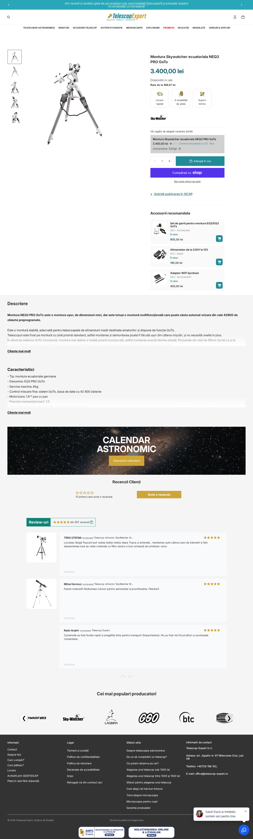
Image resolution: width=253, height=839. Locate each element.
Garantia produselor (138, 807)
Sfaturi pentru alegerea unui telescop (148, 782)
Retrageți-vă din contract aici (84, 782)
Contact (12, 749)
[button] (122, 677)
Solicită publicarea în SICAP (171, 194)
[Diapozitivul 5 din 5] (14, 116)
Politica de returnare (79, 763)
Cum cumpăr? (15, 760)
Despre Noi (14, 754)
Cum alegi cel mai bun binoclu (144, 788)
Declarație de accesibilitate (83, 769)
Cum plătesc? (15, 765)
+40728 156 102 (207, 766)
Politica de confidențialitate (83, 756)
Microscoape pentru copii (141, 801)
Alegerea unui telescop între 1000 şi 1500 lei (153, 775)
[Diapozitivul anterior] (9, 5)
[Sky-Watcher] (158, 117)
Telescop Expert (24, 820)
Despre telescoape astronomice (145, 750)
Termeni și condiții (78, 750)
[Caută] (8, 17)
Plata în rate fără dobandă (23, 780)
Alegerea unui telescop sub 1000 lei (148, 769)
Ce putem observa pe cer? (142, 763)
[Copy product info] (180, 149)
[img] (61, 522)
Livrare (11, 770)
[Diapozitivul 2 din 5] (14, 71)
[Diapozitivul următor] (241, 5)
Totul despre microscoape (142, 795)
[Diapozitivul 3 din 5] (14, 86)
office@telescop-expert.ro (211, 773)
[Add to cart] (219, 238)
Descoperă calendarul (126, 460)
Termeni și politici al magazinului (126, 820)
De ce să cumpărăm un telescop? (146, 756)
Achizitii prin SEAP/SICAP (22, 775)
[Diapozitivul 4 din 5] (14, 101)
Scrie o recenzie (159, 494)
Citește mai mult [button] (19, 351)
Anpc (70, 775)
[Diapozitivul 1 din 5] (14, 57)
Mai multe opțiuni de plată (187, 181)
